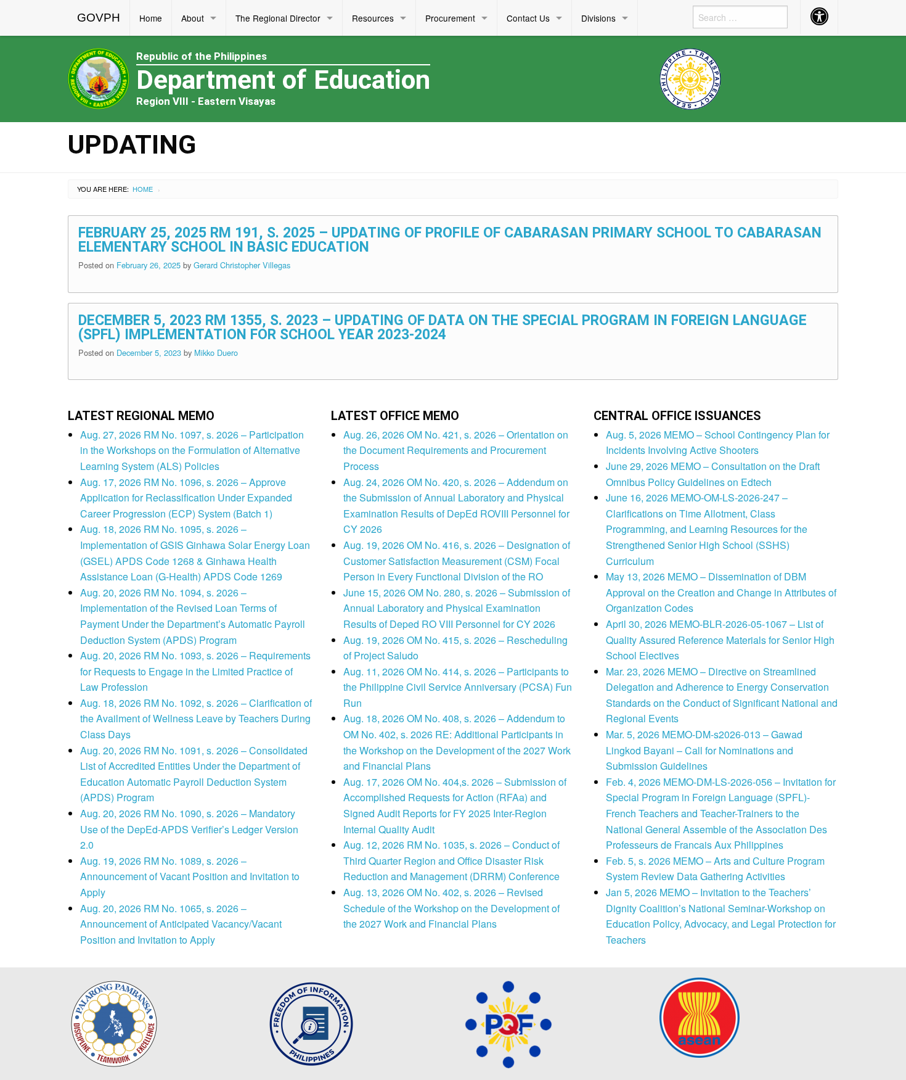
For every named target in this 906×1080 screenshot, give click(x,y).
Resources (373, 18)
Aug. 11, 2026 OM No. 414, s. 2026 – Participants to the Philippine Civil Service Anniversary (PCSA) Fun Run (457, 687)
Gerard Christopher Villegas (242, 265)
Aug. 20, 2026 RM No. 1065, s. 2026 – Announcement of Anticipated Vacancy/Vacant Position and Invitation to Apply (181, 924)
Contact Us (528, 18)
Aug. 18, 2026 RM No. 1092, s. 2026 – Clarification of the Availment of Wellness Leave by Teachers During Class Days (196, 718)
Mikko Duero (216, 352)
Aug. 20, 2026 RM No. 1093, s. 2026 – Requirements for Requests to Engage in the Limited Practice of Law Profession (195, 671)
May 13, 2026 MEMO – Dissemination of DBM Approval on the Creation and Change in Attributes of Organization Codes (721, 592)
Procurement (450, 18)
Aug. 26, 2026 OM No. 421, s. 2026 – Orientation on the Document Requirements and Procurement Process (455, 450)
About (192, 18)
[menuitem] (99, 18)
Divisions (598, 18)
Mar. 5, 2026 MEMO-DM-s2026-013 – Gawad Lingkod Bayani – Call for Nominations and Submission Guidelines (704, 750)
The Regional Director (277, 18)
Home (150, 18)
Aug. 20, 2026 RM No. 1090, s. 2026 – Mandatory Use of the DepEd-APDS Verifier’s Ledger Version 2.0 (189, 829)
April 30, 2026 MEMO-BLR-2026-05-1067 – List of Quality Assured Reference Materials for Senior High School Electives (720, 639)
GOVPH (98, 17)
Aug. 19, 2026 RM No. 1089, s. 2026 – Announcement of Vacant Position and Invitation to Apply (190, 876)
